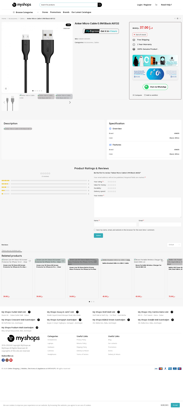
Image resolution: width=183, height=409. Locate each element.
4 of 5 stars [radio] (113, 181)
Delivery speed (99, 191)
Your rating (98, 182)
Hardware (51, 347)
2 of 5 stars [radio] (110, 181)
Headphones (52, 354)
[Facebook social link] (3, 360)
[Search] (100, 5)
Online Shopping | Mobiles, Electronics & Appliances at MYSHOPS (32, 368)
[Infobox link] (16, 312)
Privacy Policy (81, 340)
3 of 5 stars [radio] (112, 181)
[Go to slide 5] (41, 90)
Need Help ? (166, 5)
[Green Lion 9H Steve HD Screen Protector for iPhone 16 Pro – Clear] (50, 261)
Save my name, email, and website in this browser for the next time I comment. (125, 230)
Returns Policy (81, 343)
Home (4, 18)
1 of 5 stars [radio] (108, 181)
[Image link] (23, 338)
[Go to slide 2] (35, 90)
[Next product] (180, 18)
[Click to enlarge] (6, 88)
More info (165, 405)
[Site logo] (21, 5)
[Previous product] (175, 18)
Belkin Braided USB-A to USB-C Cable (116, 263)
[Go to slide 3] (37, 90)
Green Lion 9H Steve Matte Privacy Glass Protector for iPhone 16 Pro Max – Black (82, 269)
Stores (110, 351)
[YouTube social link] (10, 360)
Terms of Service (82, 354)
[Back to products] (177, 18)
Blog (109, 340)
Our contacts (112, 343)
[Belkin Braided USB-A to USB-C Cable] (116, 260)
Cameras (51, 351)
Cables (22, 18)
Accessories (13, 18)
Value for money (100, 185)
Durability (97, 188)
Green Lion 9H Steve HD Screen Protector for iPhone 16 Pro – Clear (48, 266)
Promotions (112, 347)
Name (97, 220)
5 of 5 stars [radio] (115, 181)
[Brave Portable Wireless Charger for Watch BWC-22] (149, 261)
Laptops (50, 343)
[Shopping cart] (156, 5)
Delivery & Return (83, 351)
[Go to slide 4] (39, 90)
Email (141, 220)
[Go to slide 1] (32, 90)
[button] (4, 102)
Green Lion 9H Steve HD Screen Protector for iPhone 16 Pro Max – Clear (15, 267)
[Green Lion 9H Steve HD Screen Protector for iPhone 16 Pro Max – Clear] (17, 261)
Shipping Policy (82, 347)
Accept (175, 405)
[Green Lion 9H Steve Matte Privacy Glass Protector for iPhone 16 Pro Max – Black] (83, 262)
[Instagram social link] (7, 360)
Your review (99, 195)
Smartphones (52, 340)
